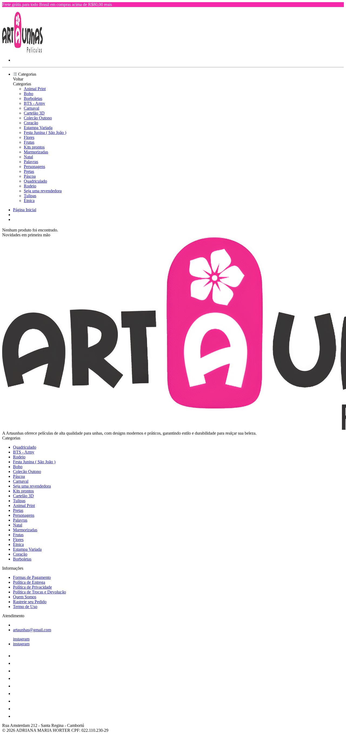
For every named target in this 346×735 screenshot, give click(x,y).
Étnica (29, 200)
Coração (31, 122)
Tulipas (30, 195)
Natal (28, 157)
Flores (29, 137)
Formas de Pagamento (32, 577)
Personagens (34, 166)
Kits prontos (34, 147)
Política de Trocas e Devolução (39, 592)
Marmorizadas (36, 152)
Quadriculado (35, 181)
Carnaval (31, 108)
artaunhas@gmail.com (32, 629)
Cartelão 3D (34, 113)
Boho (28, 93)
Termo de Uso (25, 606)
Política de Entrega (29, 582)
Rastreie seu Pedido (29, 601)
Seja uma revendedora (43, 191)
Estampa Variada (38, 127)
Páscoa (30, 176)
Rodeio (30, 186)
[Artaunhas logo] (22, 51)
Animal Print (35, 88)
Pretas (29, 171)
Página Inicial (24, 209)
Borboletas (33, 98)
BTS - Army (34, 103)
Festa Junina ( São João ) (45, 132)
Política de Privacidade (32, 587)
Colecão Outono (38, 118)
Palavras (31, 161)
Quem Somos (24, 597)
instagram (21, 639)
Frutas (29, 142)
